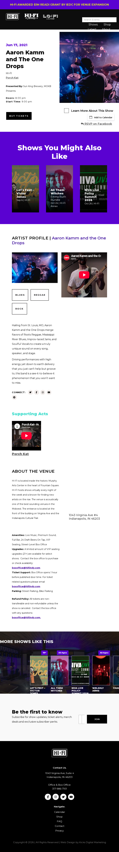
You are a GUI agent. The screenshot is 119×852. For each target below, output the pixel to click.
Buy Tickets (19, 116)
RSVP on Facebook (98, 124)
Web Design (67, 842)
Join (97, 719)
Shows (93, 24)
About (106, 29)
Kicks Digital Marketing (92, 842)
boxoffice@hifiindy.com (26, 586)
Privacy (59, 830)
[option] (39, 673)
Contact (59, 825)
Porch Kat (12, 77)
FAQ (59, 821)
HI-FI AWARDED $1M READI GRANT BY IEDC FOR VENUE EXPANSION (59, 4)
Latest (92, 29)
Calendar (59, 812)
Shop (107, 24)
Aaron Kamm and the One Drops (59, 240)
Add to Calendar (103, 117)
